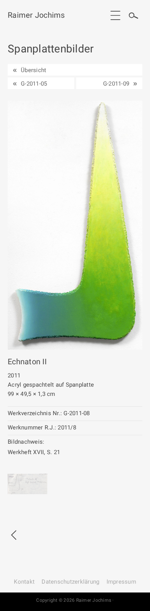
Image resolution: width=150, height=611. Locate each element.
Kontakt (24, 581)
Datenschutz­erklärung (70, 581)
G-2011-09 (116, 83)
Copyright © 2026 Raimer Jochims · (74, 600)
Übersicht (33, 70)
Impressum (121, 581)
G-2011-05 (34, 83)
